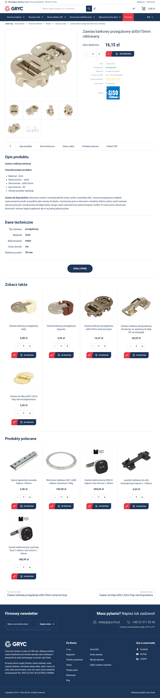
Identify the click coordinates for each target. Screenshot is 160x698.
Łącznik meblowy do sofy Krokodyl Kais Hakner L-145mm (136, 482)
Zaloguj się (140, 2)
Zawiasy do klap (60, 24)
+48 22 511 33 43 (51, 2)
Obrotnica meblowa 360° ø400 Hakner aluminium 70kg (61, 482)
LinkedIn (143, 659)
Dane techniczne (47, 146)
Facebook (144, 649)
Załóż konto (151, 2)
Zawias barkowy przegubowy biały (23, 327)
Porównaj (108, 54)
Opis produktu (26, 146)
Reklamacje (71, 675)
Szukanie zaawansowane (94, 9)
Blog (68, 680)
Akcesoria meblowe (35, 24)
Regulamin (70, 654)
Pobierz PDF (112, 146)
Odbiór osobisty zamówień (100, 665)
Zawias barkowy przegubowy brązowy (61, 327)
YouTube (143, 654)
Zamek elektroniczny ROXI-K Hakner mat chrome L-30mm (98, 482)
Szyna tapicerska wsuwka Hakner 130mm (24, 482)
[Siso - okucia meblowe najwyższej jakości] (113, 92)
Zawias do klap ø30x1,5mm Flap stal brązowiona (126, 595)
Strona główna (19, 24)
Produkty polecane (90, 146)
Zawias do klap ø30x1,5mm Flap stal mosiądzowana (23, 398)
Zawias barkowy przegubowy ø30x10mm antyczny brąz (98, 327)
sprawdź (118, 75)
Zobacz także (68, 146)
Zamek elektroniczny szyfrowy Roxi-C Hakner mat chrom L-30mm (24, 550)
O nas (68, 649)
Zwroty (69, 665)
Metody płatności (97, 660)
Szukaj (89, 9)
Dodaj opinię (80, 268)
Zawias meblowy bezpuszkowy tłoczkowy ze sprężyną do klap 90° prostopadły (136, 329)
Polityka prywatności (74, 660)
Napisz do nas (30, 2)
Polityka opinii (72, 670)
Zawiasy (48, 24)
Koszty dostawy (96, 654)
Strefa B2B (94, 649)
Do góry (10, 146)
